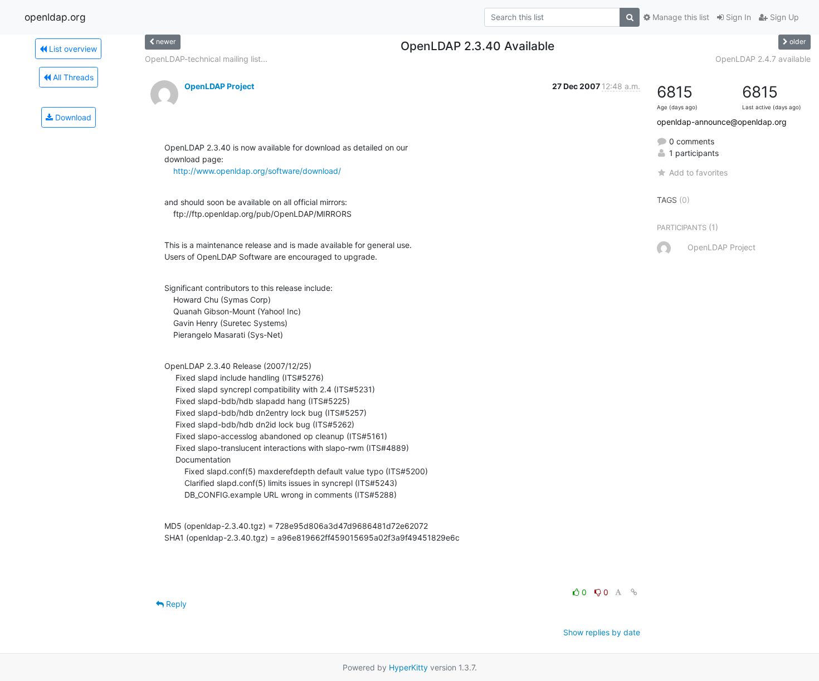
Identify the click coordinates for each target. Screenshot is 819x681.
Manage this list (679, 17)
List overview (72, 48)
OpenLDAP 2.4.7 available (763, 59)
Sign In (737, 17)
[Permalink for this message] (634, 592)
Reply (175, 604)
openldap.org (55, 17)
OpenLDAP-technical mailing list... (206, 59)
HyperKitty (408, 667)
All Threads (72, 77)
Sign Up (783, 17)
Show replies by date (601, 632)
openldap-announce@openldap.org (722, 122)
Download (72, 117)
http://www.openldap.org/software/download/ (257, 171)
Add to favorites (698, 172)
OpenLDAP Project (219, 86)
